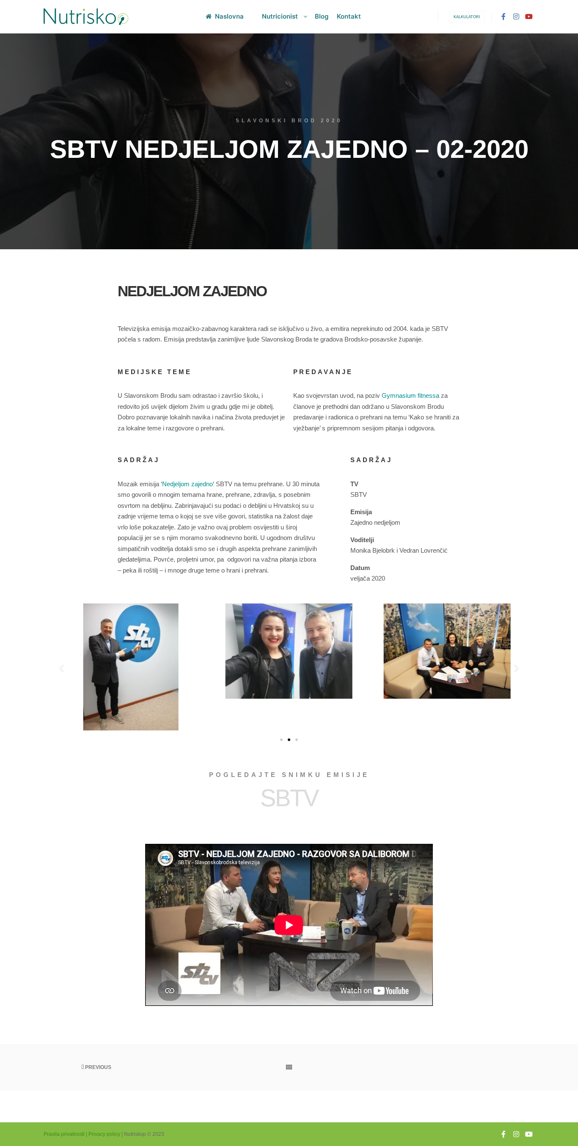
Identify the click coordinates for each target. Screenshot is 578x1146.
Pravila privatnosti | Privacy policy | (83, 1134)
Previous (97, 1067)
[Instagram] (516, 16)
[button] (61, 668)
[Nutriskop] (86, 16)
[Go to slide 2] (289, 739)
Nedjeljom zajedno (187, 484)
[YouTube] (528, 16)
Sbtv (289, 798)
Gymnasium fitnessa (410, 395)
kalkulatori (467, 17)
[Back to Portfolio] (289, 1067)
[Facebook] (503, 16)
